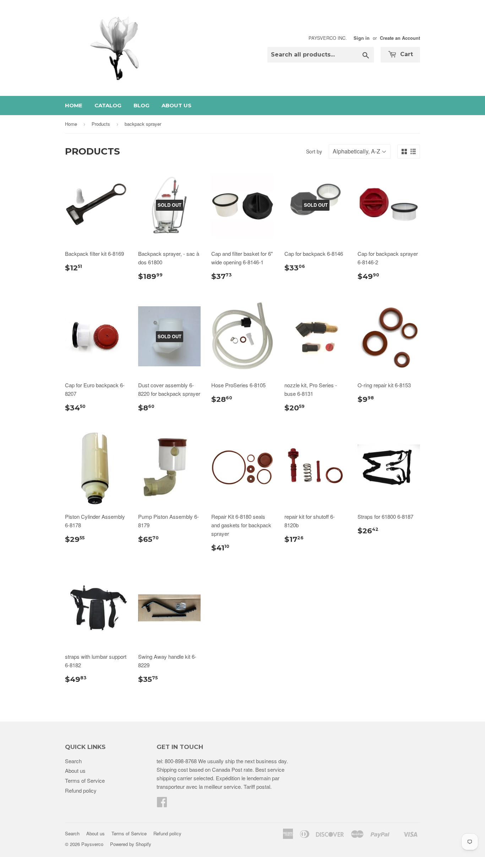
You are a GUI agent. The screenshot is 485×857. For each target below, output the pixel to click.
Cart (405, 54)
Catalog (107, 105)
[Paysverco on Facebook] (162, 804)
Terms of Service (85, 780)
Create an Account (400, 38)
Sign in (362, 38)
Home (73, 105)
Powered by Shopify (130, 844)
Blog (141, 105)
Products (101, 123)
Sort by (314, 151)
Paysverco (92, 844)
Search (73, 761)
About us (176, 105)
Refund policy (81, 790)
